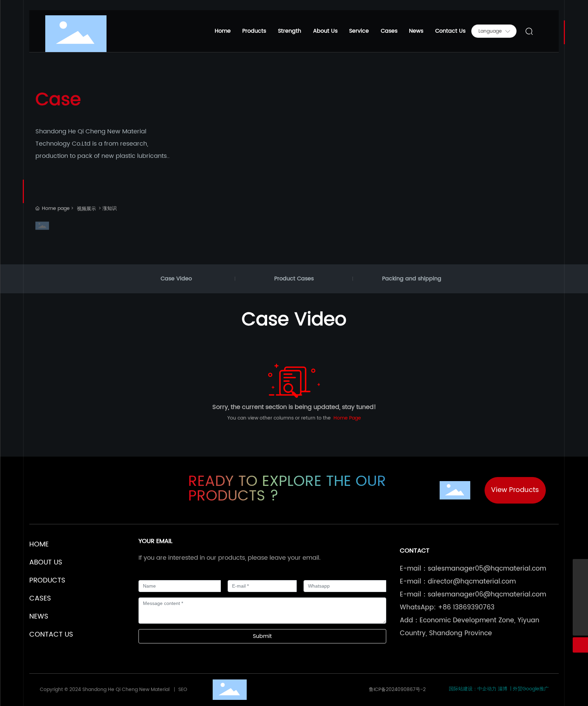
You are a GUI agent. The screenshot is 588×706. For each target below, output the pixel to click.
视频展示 (86, 209)
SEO (182, 689)
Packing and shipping (411, 278)
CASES (40, 598)
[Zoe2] (580, 612)
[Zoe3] (580, 597)
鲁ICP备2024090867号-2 (397, 689)
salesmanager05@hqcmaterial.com (487, 568)
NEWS (38, 616)
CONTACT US (51, 634)
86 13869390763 (468, 607)
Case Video (176, 278)
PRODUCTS (47, 580)
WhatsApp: (418, 607)
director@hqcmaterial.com (472, 581)
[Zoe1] (580, 582)
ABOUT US (45, 562)
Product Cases (294, 278)
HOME (39, 544)
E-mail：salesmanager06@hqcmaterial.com (473, 594)
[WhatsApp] (580, 566)
